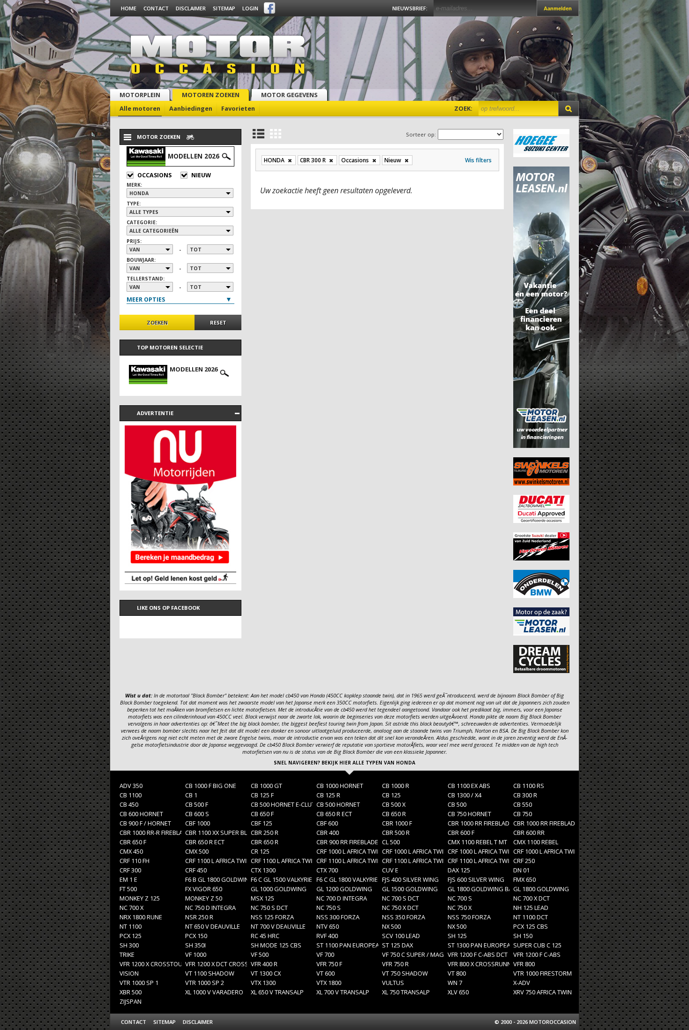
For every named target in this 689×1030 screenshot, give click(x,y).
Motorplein (140, 95)
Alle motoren (140, 108)
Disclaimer (191, 8)
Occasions (154, 175)
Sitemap (224, 8)
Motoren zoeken (211, 95)
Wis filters (478, 160)
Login (250, 8)
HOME (128, 8)
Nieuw (201, 175)
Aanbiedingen (190, 108)
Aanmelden (558, 8)
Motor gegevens (289, 95)
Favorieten (238, 108)
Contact (156, 8)
